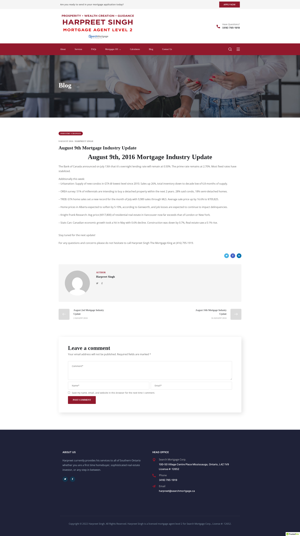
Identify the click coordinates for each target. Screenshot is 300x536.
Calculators (135, 49)
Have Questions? (231, 24)
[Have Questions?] (218, 26)
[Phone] (154, 475)
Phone (163, 475)
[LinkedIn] (239, 255)
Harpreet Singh (84, 141)
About (63, 49)
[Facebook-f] (72, 479)
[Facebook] (232, 255)
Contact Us (167, 49)
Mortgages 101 (111, 49)
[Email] (153, 486)
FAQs (93, 49)
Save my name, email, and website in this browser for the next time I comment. (113, 392)
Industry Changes (70, 133)
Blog (151, 49)
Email (162, 486)
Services (78, 49)
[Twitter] (226, 255)
